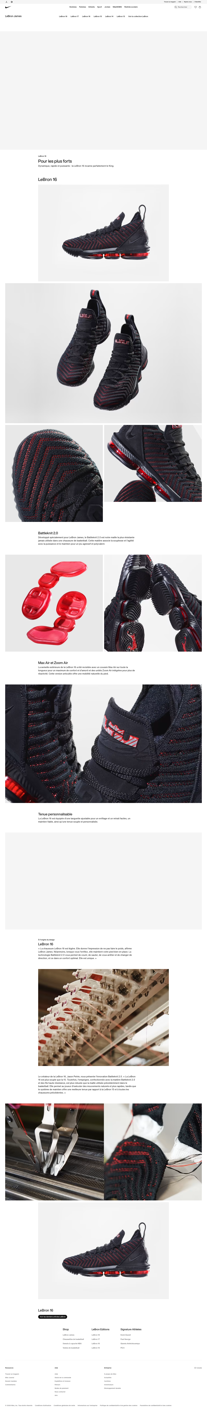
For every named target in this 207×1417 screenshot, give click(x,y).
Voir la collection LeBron (138, 16)
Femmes (82, 7)
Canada (199, 1368)
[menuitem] (182, 2)
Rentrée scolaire (131, 7)
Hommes (73, 7)
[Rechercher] (176, 7)
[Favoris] (196, 7)
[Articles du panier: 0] (200, 7)
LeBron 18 (63, 16)
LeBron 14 (109, 16)
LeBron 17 (75, 16)
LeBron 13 (121, 16)
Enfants (92, 7)
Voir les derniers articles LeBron (52, 1317)
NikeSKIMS (117, 7)
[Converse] (11, 2)
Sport (99, 7)
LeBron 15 (98, 16)
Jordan (107, 7)
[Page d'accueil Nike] (8, 7)
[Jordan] (6, 2)
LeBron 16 (86, 16)
